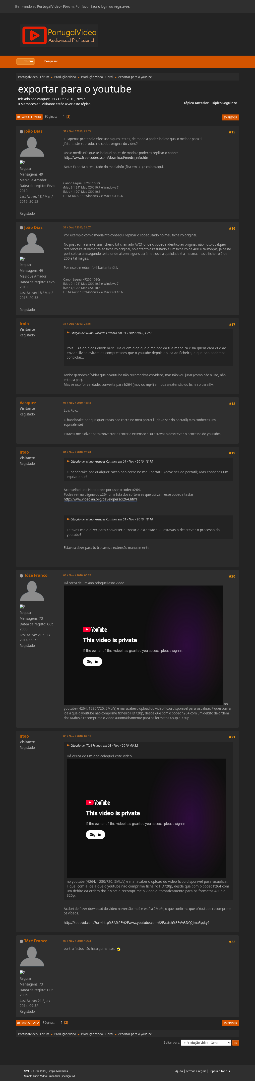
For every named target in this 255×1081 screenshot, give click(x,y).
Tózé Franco (36, 575)
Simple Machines (58, 1071)
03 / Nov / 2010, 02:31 (77, 736)
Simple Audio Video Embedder (42, 1076)
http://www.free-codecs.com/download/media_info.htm (106, 157)
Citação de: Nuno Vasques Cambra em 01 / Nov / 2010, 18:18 (111, 461)
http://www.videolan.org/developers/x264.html (100, 499)
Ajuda (179, 1071)
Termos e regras (196, 1071)
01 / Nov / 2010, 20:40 (77, 452)
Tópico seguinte (224, 103)
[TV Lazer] (22, 207)
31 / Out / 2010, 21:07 (77, 227)
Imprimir (230, 117)
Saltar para (171, 1042)
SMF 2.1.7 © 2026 (35, 1071)
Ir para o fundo (29, 117)
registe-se (121, 6)
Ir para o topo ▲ (220, 1071)
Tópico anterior (196, 103)
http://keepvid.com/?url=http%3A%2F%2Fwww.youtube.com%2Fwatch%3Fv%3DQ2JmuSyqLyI (136, 922)
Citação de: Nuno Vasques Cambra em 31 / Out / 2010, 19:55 (111, 333)
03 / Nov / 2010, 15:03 (77, 941)
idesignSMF (69, 1076)
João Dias (33, 131)
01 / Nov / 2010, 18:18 (77, 402)
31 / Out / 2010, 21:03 (77, 131)
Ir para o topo (28, 1022)
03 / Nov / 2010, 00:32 (77, 575)
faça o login (99, 6)
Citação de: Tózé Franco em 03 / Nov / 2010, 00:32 (104, 745)
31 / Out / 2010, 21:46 (77, 323)
